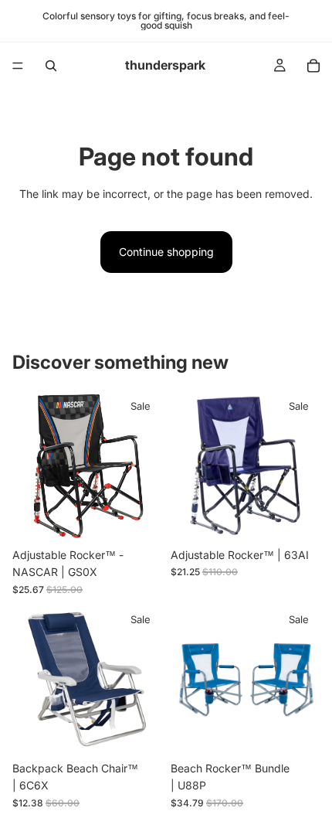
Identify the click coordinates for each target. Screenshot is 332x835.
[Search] (51, 66)
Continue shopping (166, 251)
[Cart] (313, 66)
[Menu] (18, 66)
